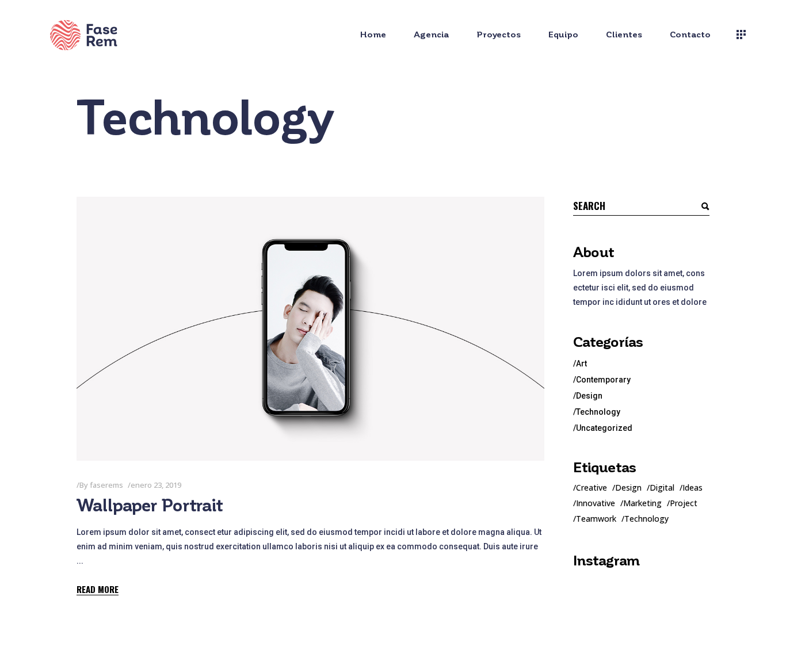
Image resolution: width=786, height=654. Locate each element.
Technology (598, 411)
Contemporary (603, 379)
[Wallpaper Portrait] (310, 329)
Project (683, 503)
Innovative (595, 503)
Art (581, 363)
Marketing (642, 503)
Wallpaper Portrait (150, 505)
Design (589, 395)
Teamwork (596, 518)
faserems (106, 485)
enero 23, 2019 (156, 485)
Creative (591, 487)
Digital (662, 487)
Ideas (692, 487)
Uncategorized (604, 428)
